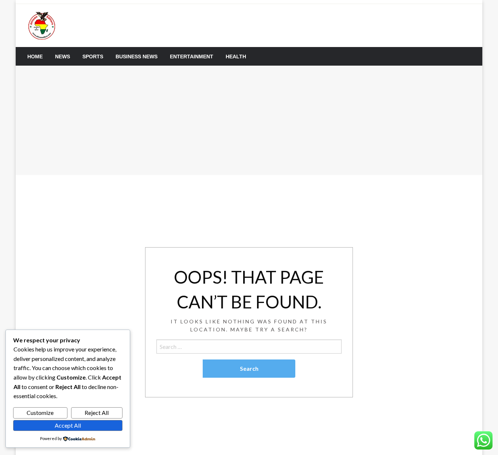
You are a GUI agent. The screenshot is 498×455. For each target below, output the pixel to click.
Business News (136, 56)
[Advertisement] (249, 120)
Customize (40, 412)
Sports (92, 56)
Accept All (68, 425)
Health (236, 56)
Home (35, 56)
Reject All (97, 412)
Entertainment (191, 56)
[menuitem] (35, 56)
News (62, 56)
